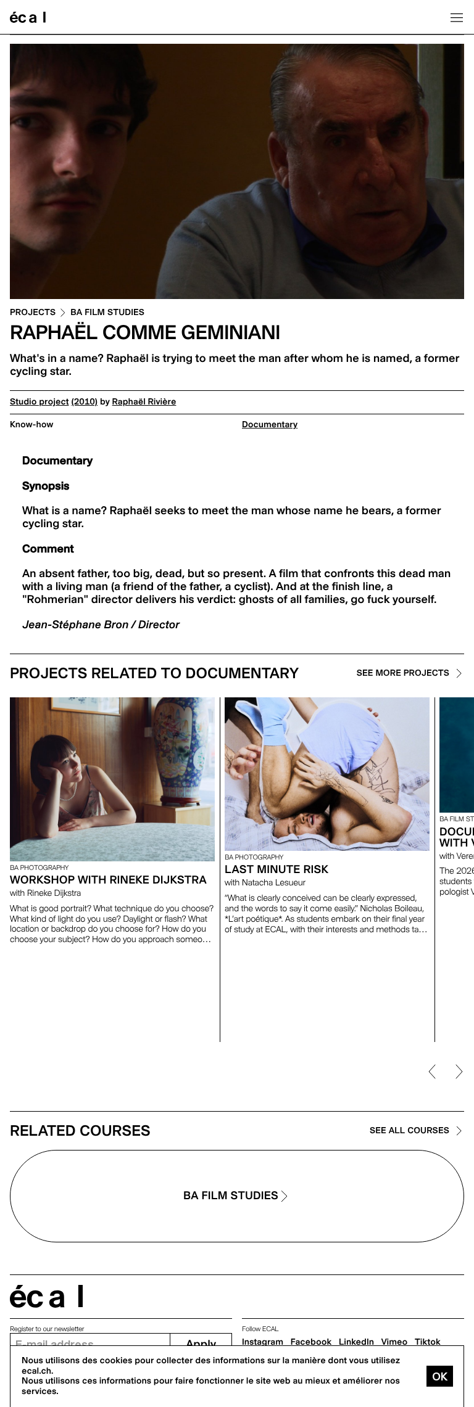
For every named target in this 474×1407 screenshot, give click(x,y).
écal (46, 1296)
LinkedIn (356, 1342)
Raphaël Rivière (144, 402)
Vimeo (394, 1342)
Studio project (39, 402)
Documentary (269, 425)
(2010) (84, 402)
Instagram (262, 1342)
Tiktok (428, 1342)
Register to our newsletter (47, 1329)
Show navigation (456, 17)
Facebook (311, 1342)
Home (28, 17)
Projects (33, 313)
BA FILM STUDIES (107, 313)
